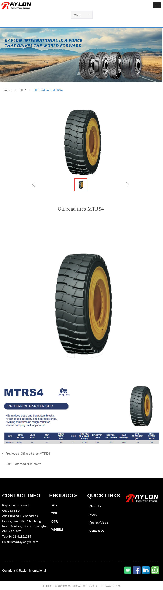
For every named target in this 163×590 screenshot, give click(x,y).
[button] (157, 5)
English (77, 14)
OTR (23, 90)
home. (7, 90)
